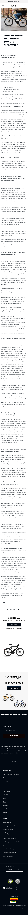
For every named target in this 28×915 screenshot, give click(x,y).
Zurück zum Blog (15, 609)
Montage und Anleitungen (11, 826)
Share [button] (4, 602)
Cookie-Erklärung (8, 849)
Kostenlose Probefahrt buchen (14, 628)
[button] (3, 5)
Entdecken (14, 624)
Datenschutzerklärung (8, 905)
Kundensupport (8, 822)
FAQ (4, 845)
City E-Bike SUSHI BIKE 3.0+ (11, 774)
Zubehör (5, 778)
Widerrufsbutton (8, 856)
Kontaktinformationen (14, 908)
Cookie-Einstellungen (9, 852)
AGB (25, 905)
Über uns (6, 795)
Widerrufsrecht (19, 905)
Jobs (4, 798)
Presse (5, 812)
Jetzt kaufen (14, 688)
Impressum (23, 908)
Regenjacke (14, 125)
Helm (2, 127)
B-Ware (5, 781)
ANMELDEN (14, 736)
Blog (4, 802)
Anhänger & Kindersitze (10, 838)
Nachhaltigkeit (7, 791)
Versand (5, 908)
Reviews (5, 805)
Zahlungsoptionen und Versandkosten (10, 834)
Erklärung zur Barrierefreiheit (12, 842)
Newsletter (6, 809)
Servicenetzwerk (8, 829)
